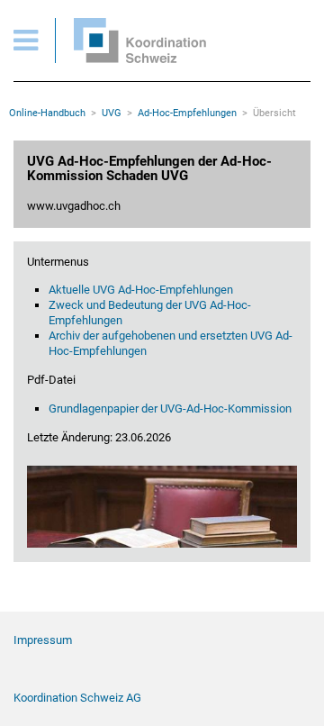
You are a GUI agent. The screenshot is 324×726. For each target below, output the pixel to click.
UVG (112, 113)
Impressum (43, 640)
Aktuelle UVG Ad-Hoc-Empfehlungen (141, 289)
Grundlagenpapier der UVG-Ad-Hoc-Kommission (170, 408)
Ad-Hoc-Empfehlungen (187, 113)
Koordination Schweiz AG (77, 697)
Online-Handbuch (47, 113)
